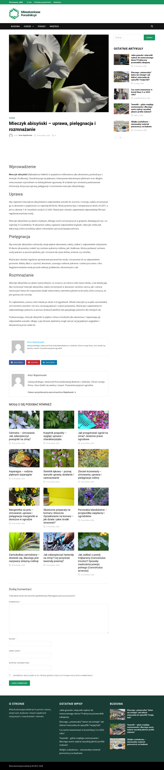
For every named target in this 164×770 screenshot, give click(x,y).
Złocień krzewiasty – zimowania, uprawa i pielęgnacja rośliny (89, 474)
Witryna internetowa (19, 663)
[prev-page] (116, 137)
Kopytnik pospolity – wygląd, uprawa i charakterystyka (54, 436)
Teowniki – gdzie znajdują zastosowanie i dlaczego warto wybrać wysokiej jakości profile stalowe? (142, 108)
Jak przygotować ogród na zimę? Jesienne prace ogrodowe (93, 436)
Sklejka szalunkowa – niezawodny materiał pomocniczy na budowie (141, 124)
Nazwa (13, 639)
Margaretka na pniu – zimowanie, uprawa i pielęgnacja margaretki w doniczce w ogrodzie (23, 514)
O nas (29, 2)
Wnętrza (54, 26)
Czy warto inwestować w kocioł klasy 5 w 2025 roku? (141, 92)
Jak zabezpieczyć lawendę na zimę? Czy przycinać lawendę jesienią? (58, 558)
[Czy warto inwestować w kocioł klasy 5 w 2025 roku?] (121, 90)
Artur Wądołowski (25, 135)
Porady (42, 26)
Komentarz (15, 602)
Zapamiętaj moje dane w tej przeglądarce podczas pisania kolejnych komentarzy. (53, 675)
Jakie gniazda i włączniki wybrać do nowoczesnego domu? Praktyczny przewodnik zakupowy (142, 59)
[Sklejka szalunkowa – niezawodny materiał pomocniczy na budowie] (121, 122)
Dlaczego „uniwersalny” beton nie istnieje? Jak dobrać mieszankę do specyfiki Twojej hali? (141, 76)
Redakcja (57, 2)
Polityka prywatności (42, 2)
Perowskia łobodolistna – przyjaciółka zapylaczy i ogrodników (92, 513)
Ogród (27, 26)
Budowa (15, 26)
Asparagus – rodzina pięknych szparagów (21, 473)
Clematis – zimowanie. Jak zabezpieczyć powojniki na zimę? (22, 436)
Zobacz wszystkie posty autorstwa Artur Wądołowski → (52, 392)
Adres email (15, 651)
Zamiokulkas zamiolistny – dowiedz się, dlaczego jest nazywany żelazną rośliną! (24, 558)
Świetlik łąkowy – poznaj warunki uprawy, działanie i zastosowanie (58, 474)
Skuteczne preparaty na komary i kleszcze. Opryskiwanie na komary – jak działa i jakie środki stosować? (58, 516)
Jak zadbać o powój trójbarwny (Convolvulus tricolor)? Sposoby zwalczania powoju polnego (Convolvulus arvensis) (91, 562)
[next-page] (120, 137)
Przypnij (34, 362)
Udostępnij (18, 362)
